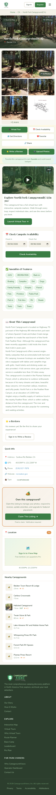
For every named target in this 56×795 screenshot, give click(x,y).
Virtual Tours (10, 729)
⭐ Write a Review (15, 151)
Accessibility (30, 788)
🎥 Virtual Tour (15, 129)
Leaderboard (9, 746)
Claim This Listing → (28, 516)
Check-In (9, 239)
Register (40, 4)
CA (19, 12)
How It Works (10, 707)
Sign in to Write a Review (20, 436)
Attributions (44, 788)
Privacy (10, 788)
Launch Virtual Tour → (18, 221)
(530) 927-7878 (22, 468)
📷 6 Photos (47, 20)
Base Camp (9, 742)
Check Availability (28, 254)
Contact (7, 711)
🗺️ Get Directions (14, 136)
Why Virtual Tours (12, 733)
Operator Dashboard (13, 768)
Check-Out (33, 239)
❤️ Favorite (41, 136)
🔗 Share (28, 143)
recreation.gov (22, 474)
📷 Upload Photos (41, 151)
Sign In (29, 4)
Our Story (8, 703)
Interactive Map (11, 724)
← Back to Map (9, 20)
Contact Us (9, 772)
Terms (19, 788)
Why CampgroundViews (15, 764)
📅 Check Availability (41, 129)
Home (12, 12)
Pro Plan (8, 750)
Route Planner (10, 737)
